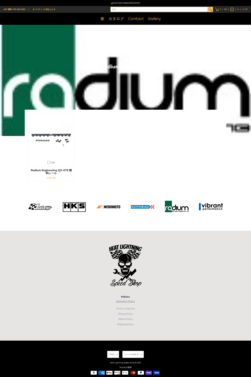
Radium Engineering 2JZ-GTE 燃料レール (51, 171)
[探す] (210, 9)
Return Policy (125, 319)
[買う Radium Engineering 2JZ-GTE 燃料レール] (51, 136)
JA (238, 9)
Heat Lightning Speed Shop (122, 362)
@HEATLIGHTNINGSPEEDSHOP (125, 3)
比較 (53, 162)
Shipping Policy (125, 324)
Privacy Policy (125, 313)
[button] (221, 9)
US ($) (245, 9)
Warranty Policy (125, 301)
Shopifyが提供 (125, 367)
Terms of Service (125, 308)
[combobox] (158, 9)
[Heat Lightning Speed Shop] (6, 19)
